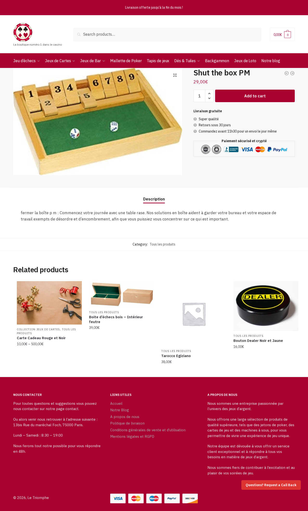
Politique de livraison (127, 423)
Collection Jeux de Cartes (38, 329)
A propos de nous (124, 416)
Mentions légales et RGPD (132, 436)
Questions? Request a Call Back (271, 485)
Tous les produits (162, 244)
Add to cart (255, 95)
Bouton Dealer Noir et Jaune (258, 340)
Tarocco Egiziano (176, 355)
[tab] (154, 195)
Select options (49, 371)
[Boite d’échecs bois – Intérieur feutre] (121, 294)
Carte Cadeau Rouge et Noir (41, 338)
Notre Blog (119, 410)
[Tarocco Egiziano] (193, 313)
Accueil (116, 403)
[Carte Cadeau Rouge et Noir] (49, 303)
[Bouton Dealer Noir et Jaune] (265, 306)
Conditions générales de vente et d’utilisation (148, 430)
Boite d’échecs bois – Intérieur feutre (116, 319)
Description (154, 199)
